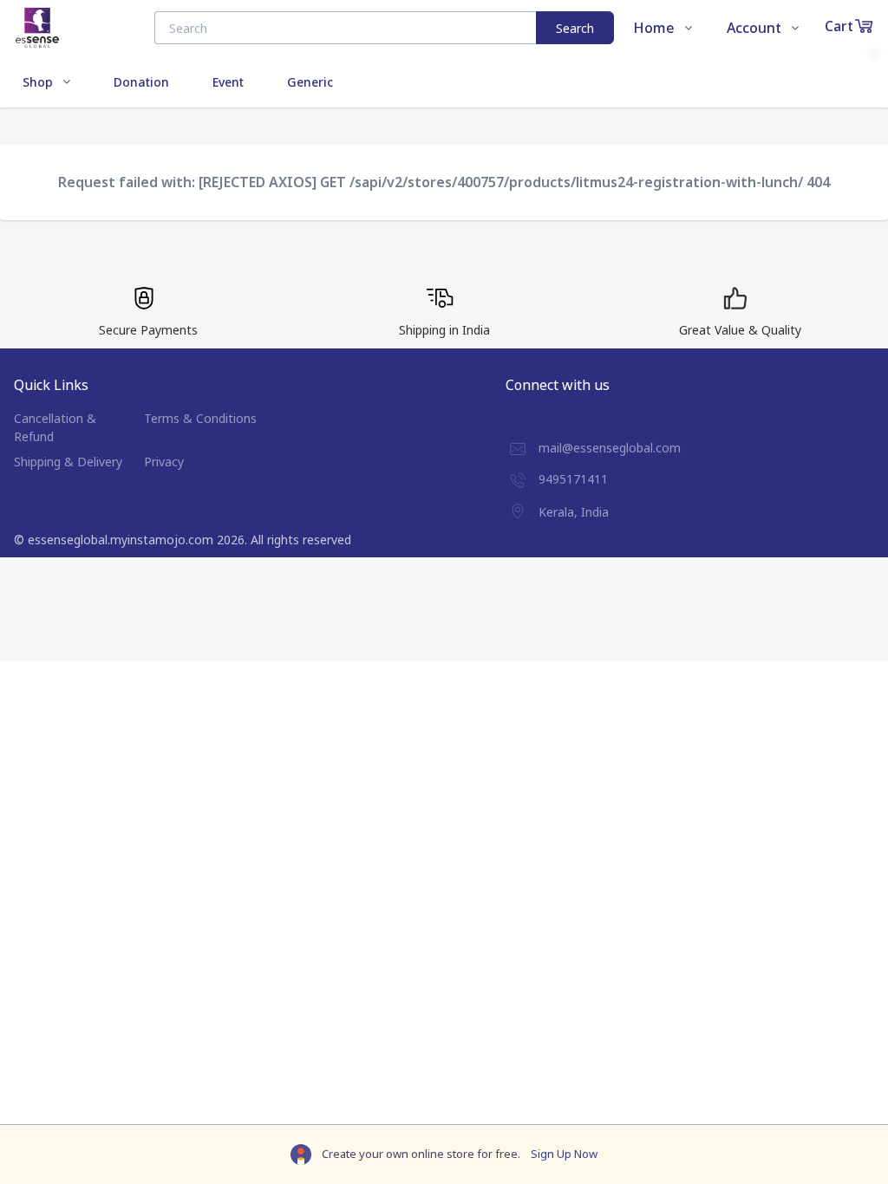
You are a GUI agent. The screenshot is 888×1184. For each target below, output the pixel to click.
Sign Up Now (564, 1153)
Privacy (164, 461)
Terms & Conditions (200, 418)
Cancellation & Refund (55, 427)
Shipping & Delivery (68, 461)
